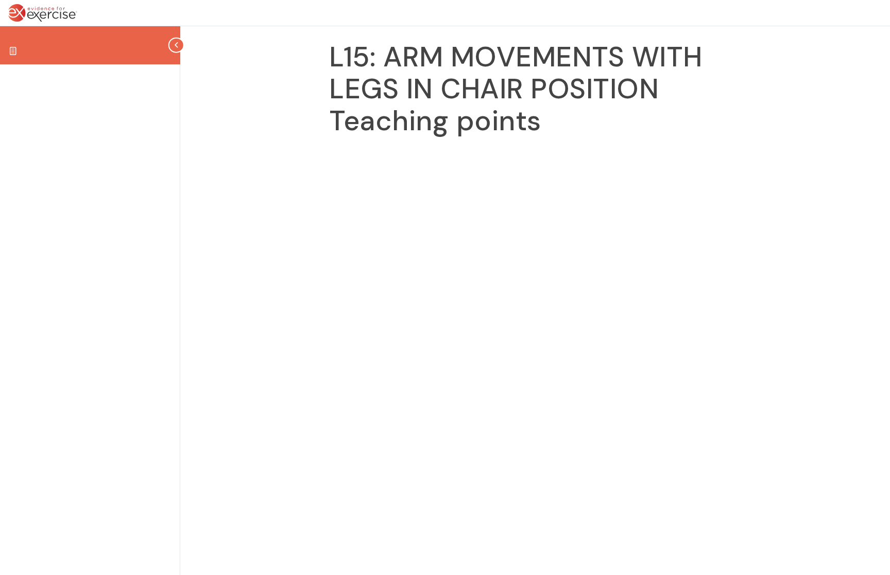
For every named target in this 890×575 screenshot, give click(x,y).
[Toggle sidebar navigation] (177, 45)
